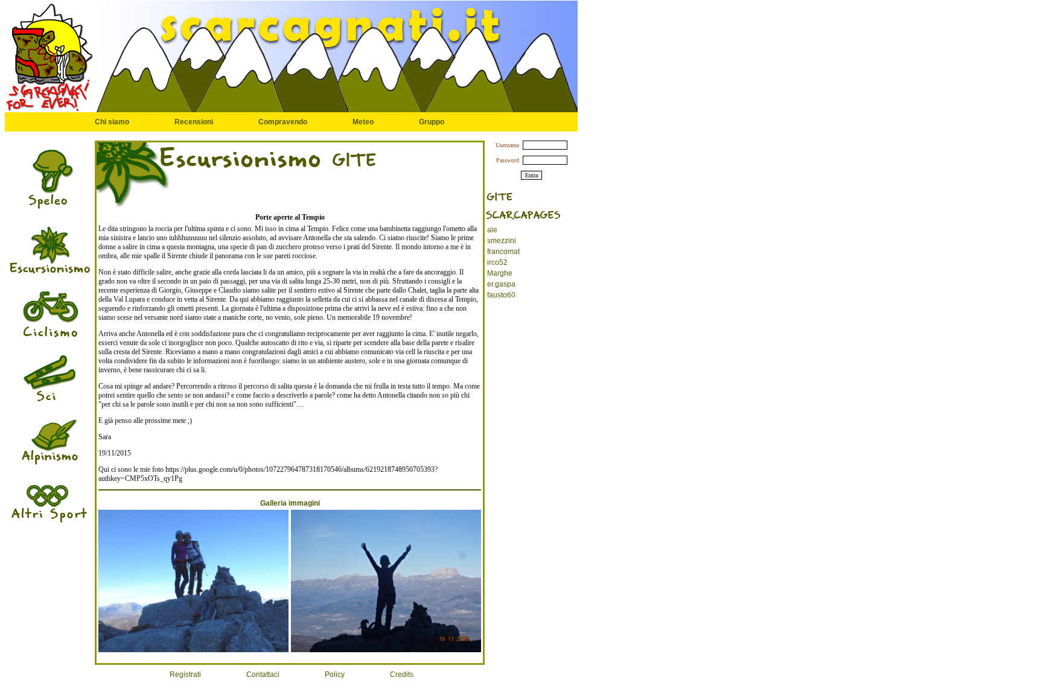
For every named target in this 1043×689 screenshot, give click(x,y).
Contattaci (262, 674)
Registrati (185, 674)
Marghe (499, 273)
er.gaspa (501, 284)
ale (492, 230)
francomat (503, 251)
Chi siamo (112, 122)
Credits (401, 674)
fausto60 (501, 295)
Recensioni (193, 122)
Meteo (363, 122)
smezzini (501, 241)
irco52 (497, 262)
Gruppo (431, 122)
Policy (335, 674)
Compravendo (282, 122)
